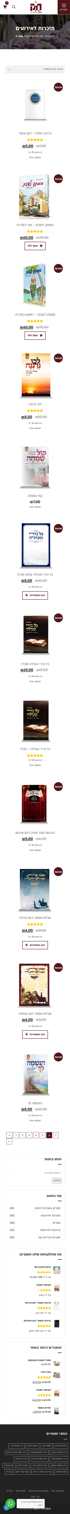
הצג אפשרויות (37, 595)
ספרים (56, 1223)
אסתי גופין (46, 1445)
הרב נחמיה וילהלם (39, 1458)
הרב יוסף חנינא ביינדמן (16, 1452)
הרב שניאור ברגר (39, 1465)
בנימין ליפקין (32, 1445)
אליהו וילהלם (60, 1445)
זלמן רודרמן (23, 1465)
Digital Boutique (42, 1508)
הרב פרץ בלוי (21, 1458)
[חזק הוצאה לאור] (32, 7)
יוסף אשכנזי (9, 1465)
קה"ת (8, 1472)
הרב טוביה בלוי (16, 1445)
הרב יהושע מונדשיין (38, 1452)
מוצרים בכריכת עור (49, 1237)
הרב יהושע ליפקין (58, 1452)
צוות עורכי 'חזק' (22, 1472)
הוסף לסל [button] (33, 245)
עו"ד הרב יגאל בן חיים (42, 1472)
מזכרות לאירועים (34, 36)
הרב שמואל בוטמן (58, 1465)
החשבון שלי (57, 1491)
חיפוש (56, 1180)
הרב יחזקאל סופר (58, 1458)
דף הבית (50, 36)
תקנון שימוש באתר (38, 1491)
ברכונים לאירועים (50, 1230)
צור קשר (35, 1496)
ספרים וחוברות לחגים (47, 1208)
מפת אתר (20, 1491)
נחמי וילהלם (61, 1472)
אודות (9, 1491)
